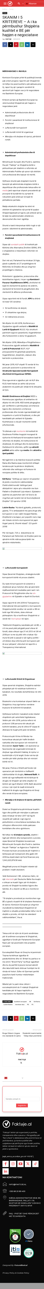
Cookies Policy (23, 1273)
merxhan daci (19, 1004)
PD (28, 1004)
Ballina (4, 9)
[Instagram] (13, 1164)
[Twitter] (28, 1164)
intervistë (10, 879)
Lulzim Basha (8, 1004)
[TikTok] (35, 1164)
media (5, 190)
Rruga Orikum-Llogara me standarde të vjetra (11, 1034)
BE (30, 1001)
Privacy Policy (8, 1273)
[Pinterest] (16, 44)
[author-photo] (22, 1051)
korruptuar (16, 619)
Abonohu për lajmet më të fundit (22, 1090)
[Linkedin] (27, 44)
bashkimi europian (20, 1001)
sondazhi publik (17, 244)
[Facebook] (4, 44)
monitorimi (21, 431)
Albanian (11, 1078)
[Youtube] (20, 1164)
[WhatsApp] (21, 44)
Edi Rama (37, 1001)
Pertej (11, 9)
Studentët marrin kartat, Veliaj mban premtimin (32, 1034)
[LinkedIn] (5, 1171)
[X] (10, 44)
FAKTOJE (8, 39)
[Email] (33, 44)
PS (32, 1004)
